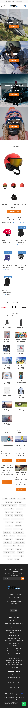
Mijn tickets (14, 680)
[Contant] (11, 693)
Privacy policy (14, 635)
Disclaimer (14, 633)
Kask (6, 519)
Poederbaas (18, 532)
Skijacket (8, 539)
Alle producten (14, 687)
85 (17, 559)
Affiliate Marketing (14, 653)
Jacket (18, 515)
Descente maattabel (14, 651)
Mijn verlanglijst (14, 682)
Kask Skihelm (18, 519)
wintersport (18, 556)
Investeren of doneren (14, 664)
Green (9, 515)
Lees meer (7, 460)
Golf (18, 512)
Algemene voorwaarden (14, 630)
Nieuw (15, 222)
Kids (19, 522)
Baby (12, 498)
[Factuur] (17, 693)
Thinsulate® (19, 542)
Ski (12, 535)
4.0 (4, 498)
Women (9, 549)
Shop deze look (14, 211)
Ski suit (21, 535)
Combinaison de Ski (9, 505)
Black (9, 502)
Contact (14, 628)
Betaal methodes (14, 638)
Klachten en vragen (14, 648)
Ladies (9, 525)
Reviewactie (14, 667)
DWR (22, 505)
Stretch (7, 542)
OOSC (8, 529)
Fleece (9, 512)
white (21, 552)
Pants (7, 532)
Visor (21, 546)
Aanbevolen (6, 222)
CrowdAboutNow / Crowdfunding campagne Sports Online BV (14, 660)
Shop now (14, 26)
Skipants (19, 539)
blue (18, 549)
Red (4, 535)
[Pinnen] (22, 693)
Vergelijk (14, 685)
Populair (22, 222)
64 (10, 559)
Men (18, 525)
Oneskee (18, 529)
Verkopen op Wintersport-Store (14, 624)
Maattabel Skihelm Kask (14, 621)
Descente (9, 509)
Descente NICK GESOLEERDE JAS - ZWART (7, 292)
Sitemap (14, 645)
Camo (18, 502)
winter (7, 556)
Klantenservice (14, 643)
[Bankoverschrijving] (6, 693)
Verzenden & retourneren (14, 640)
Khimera (9, 522)
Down (20, 509)
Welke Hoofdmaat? (14, 656)
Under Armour (9, 546)
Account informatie (14, 675)
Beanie (21, 498)
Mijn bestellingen (14, 677)
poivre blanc (9, 552)
